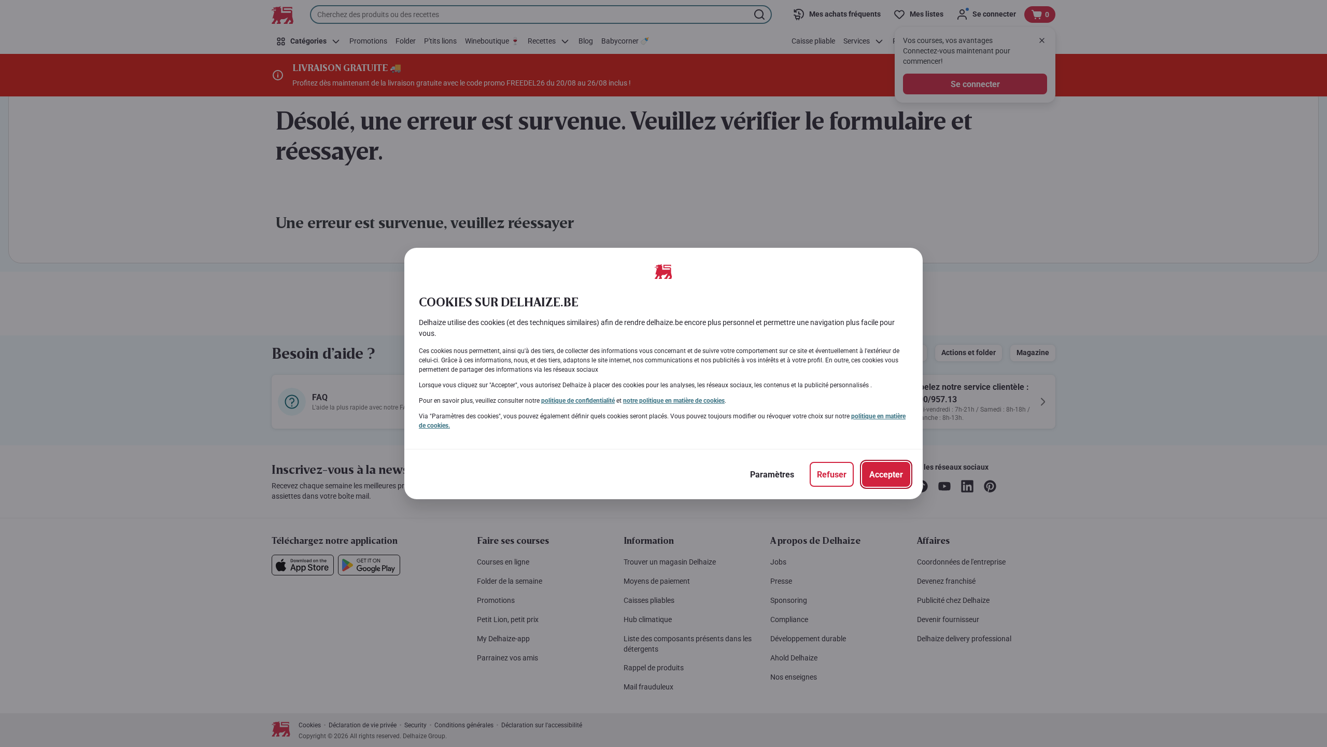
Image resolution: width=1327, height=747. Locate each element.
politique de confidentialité (578, 400)
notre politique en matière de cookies (674, 400)
